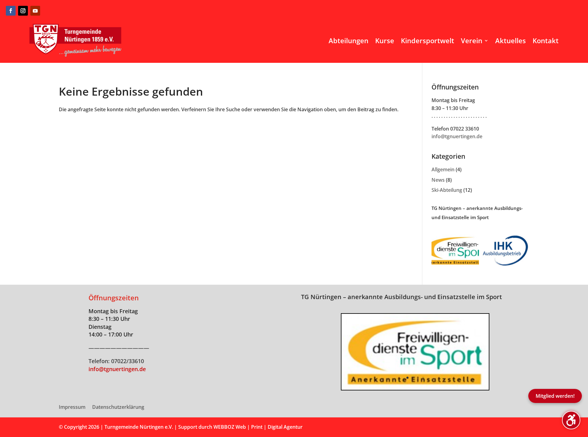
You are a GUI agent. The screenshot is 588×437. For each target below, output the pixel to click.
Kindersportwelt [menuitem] (427, 40)
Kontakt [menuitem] (546, 40)
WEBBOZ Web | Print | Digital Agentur (258, 427)
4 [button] (423, 378)
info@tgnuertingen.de (457, 136)
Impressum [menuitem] (72, 407)
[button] (341, 351)
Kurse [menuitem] (384, 40)
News (438, 180)
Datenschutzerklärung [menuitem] (118, 407)
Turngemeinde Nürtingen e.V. (139, 427)
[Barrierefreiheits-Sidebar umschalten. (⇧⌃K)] (571, 420)
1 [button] (407, 378)
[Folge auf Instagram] (23, 11)
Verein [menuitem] (471, 40)
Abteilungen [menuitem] (348, 40)
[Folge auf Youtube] (35, 11)
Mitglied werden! (555, 396)
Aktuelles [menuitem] (510, 40)
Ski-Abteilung (447, 190)
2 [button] (413, 378)
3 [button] (418, 378)
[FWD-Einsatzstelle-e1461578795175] (414, 388)
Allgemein (443, 169)
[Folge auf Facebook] (11, 11)
